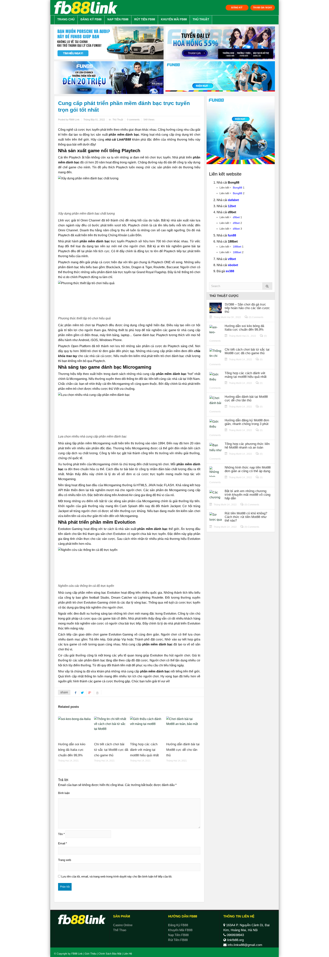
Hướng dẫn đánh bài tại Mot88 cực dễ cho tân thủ (183, 749)
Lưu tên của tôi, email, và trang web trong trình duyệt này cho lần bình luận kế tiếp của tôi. (116, 876)
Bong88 (237, 187)
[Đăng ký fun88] (241, 130)
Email (62, 843)
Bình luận (64, 793)
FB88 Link (77, 953)
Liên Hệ (127, 953)
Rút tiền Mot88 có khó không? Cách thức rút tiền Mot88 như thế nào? (246, 517)
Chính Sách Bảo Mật (110, 953)
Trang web (64, 860)
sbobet (233, 265)
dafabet (233, 200)
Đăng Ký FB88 (91, 19)
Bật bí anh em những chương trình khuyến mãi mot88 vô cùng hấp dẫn (247, 494)
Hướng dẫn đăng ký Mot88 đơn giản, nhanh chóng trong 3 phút (247, 422)
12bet (232, 206)
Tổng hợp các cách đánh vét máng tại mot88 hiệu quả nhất (144, 749)
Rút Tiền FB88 (144, 19)
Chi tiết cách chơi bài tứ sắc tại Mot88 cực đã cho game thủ (111, 749)
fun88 (232, 235)
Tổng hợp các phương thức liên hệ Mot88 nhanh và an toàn (247, 445)
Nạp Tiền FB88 (117, 19)
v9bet (232, 259)
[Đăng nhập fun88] (220, 77)
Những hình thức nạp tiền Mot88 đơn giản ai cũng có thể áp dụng (248, 469)
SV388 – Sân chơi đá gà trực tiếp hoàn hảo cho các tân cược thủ (247, 308)
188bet (237, 246)
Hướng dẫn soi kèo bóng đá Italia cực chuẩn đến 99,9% (71, 749)
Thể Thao (119, 930)
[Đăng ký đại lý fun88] (109, 42)
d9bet (236, 217)
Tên (61, 834)
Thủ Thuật (201, 19)
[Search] (267, 286)
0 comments (133, 119)
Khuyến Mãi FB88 (174, 19)
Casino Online (123, 925)
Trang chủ (66, 19)
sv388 (230, 271)
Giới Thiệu (90, 953)
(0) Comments (256, 317)
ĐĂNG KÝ (237, 7)
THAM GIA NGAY (262, 7)
